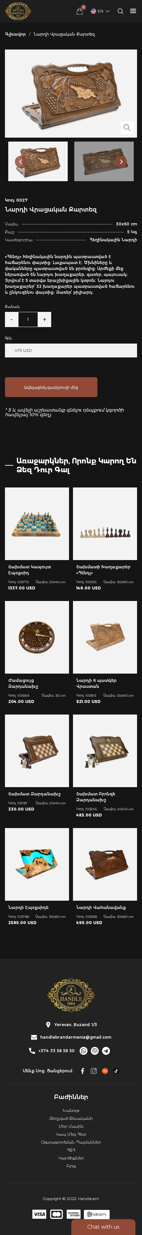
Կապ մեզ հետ (71, 1134)
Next (121, 162)
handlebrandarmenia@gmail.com (75, 1037)
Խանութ (71, 1110)
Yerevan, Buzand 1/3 (75, 1024)
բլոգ (71, 1165)
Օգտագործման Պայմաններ (71, 1142)
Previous (21, 162)
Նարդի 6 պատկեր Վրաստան (96, 683)
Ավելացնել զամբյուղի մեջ (51, 387)
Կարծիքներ (71, 1157)
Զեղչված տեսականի (71, 1118)
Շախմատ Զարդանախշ (34, 793)
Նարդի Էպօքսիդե (28, 907)
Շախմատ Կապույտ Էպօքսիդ (29, 569)
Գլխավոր (15, 34)
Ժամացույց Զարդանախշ (23, 683)
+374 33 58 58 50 (56, 1051)
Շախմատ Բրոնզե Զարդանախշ (95, 796)
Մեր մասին (71, 1126)
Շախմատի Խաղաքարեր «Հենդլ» (103, 569)
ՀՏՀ (71, 1150)
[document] (71, 617)
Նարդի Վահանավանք (101, 907)
